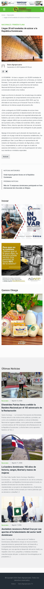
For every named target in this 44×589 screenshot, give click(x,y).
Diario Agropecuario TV (25, 584)
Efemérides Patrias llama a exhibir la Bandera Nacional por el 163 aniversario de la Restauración (22, 407)
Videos (13, 584)
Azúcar (5, 156)
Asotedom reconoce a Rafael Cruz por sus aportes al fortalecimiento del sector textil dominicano (22, 532)
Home (3, 15)
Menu (5, 9)
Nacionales (10, 15)
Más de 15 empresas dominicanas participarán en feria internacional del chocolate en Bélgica (23, 186)
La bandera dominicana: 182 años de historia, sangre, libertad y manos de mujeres (19, 469)
